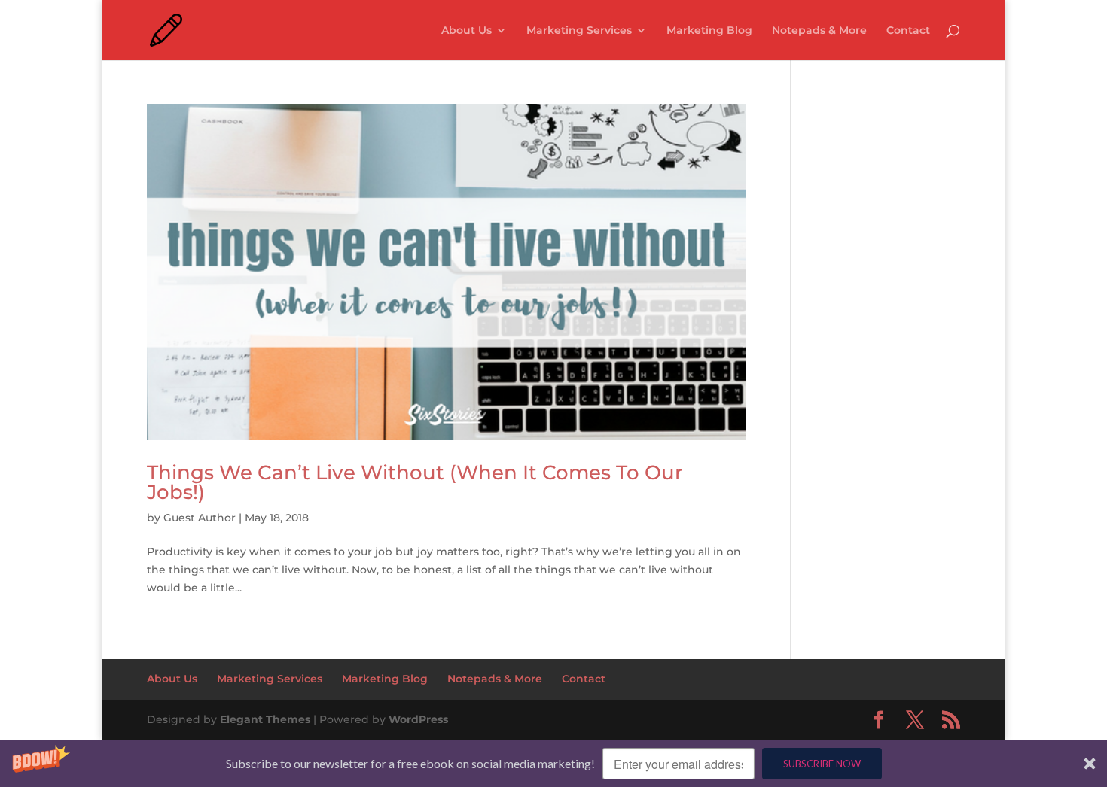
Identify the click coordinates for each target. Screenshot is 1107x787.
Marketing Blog (709, 31)
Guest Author (199, 517)
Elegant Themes (265, 719)
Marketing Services (579, 31)
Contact (908, 31)
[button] (553, 763)
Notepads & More (819, 31)
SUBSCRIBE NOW (822, 764)
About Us (466, 31)
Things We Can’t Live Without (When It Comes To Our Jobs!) (415, 482)
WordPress (418, 719)
